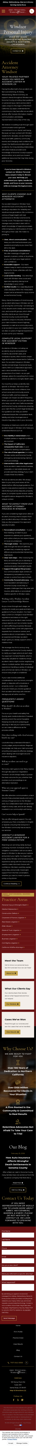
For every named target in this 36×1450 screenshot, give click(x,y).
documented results (17, 798)
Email (4, 1257)
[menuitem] (18, 905)
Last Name (6, 1240)
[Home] (17, 11)
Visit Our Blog (16, 1190)
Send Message (9, 1318)
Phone (4, 1248)
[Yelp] (18, 1400)
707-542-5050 (16, 1363)
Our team (13, 109)
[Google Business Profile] (22, 1400)
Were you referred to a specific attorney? (17, 1274)
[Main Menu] (3, 11)
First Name (6, 1231)
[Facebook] (14, 1400)
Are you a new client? (10, 1265)
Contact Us (17, 51)
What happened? (8, 1282)
